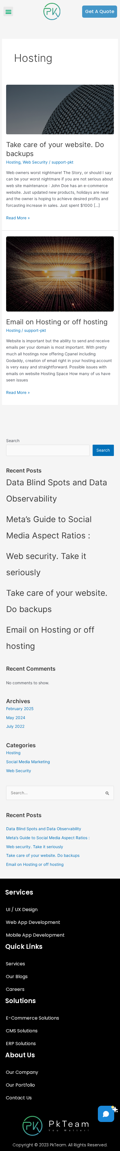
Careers (15, 989)
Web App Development (33, 922)
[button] (8, 11)
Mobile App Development (35, 935)
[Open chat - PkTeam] (106, 1114)
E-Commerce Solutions (32, 1018)
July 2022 (15, 726)
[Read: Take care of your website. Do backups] (60, 109)
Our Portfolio (20, 1085)
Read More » (18, 217)
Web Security (35, 162)
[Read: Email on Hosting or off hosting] (60, 274)
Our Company (22, 1072)
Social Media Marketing (28, 761)
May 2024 (15, 717)
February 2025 (19, 708)
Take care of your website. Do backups (43, 855)
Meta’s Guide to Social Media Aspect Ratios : (48, 837)
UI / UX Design (22, 909)
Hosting (13, 162)
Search (13, 440)
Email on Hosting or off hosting (56, 322)
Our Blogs (17, 976)
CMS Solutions (22, 1030)
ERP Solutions (21, 1043)
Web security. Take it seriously (34, 846)
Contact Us (19, 1097)
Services (15, 963)
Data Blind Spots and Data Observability (43, 828)
